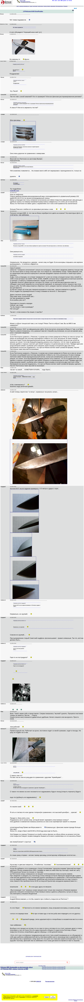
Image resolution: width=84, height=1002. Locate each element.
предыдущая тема (37, 956)
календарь (40, 6)
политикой (22, 997)
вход (18, 6)
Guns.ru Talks (22, 0)
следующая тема (29, 956)
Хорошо (47, 997)
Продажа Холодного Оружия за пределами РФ (53, 967)
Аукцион (65, 6)
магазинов (53, 6)
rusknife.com (14, 190)
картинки (35, 6)
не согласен (53, 997)
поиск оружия (47, 6)
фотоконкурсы (59, 6)
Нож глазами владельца (25, 1)
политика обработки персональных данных (75, 1000)
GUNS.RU (38, 981)
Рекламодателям (49, 981)
